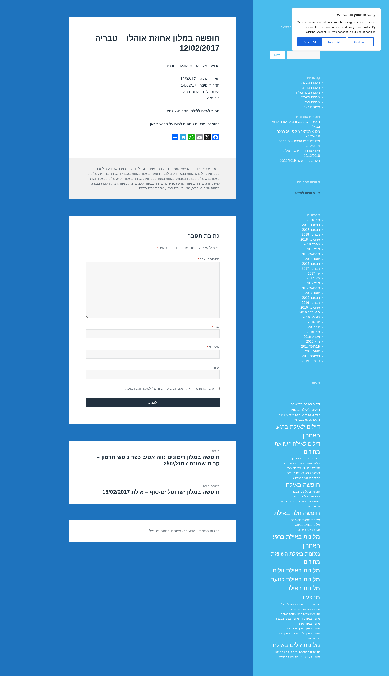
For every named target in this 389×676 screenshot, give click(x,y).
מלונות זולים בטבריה (309, 652)
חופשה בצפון (313, 506)
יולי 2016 (314, 322)
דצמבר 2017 (311, 263)
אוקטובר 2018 (310, 239)
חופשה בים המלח (287, 501)
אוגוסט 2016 (311, 317)
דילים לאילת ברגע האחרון (298, 431)
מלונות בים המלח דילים (308, 614)
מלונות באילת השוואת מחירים (295, 558)
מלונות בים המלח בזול (292, 604)
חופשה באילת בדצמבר (306, 491)
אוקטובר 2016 (310, 307)
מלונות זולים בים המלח (286, 652)
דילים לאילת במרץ (311, 415)
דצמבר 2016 (311, 297)
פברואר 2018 (310, 254)
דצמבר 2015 (311, 356)
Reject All (334, 42)
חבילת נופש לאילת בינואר (303, 473)
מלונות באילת (310, 82)
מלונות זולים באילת (296, 645)
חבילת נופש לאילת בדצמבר (303, 468)
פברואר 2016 (310, 346)
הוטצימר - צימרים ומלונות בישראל (172, 531)
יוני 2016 (314, 327)
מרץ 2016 (313, 341)
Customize (361, 42)
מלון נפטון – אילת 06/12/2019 (300, 160)
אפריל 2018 (312, 244)
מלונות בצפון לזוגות (287, 633)
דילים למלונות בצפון (309, 463)
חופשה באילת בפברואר (308, 501)
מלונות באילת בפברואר (308, 530)
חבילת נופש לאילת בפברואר (306, 478)
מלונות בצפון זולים (310, 633)
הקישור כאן (159, 124)
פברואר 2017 (310, 288)
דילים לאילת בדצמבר (305, 404)
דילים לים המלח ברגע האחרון (306, 458)
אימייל (213, 347)
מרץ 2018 (313, 249)
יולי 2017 (314, 273)
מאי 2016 (313, 332)
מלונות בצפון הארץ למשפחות (303, 628)
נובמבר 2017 (311, 268)
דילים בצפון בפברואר (127, 169)
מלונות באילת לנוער (295, 579)
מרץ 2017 (313, 283)
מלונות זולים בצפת (288, 657)
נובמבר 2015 (311, 361)
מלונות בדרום (310, 87)
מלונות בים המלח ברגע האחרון (305, 609)
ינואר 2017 (312, 293)
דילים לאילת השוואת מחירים (297, 448)
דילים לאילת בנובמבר (289, 415)
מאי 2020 (313, 220)
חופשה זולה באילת (297, 513)
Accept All (310, 42)
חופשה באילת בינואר (306, 496)
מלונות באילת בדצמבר (305, 520)
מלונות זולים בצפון (310, 657)
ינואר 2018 (312, 259)
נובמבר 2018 (311, 234)
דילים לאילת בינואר (305, 410)
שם (216, 327)
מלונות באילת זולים (296, 570)
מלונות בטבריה (312, 604)
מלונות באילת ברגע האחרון (296, 541)
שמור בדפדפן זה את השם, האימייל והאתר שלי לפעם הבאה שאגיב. (169, 388)
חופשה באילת (303, 484)
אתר (216, 367)
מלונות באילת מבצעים (303, 592)
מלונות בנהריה (288, 614)
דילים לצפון (290, 463)
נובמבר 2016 (311, 302)
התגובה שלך (209, 259)
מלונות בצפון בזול (310, 618)
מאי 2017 (313, 278)
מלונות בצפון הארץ (309, 623)
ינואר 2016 (312, 351)
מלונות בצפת (313, 638)
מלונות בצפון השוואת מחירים (184, 183)
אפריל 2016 (312, 336)
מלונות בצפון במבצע (287, 618)
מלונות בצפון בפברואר (159, 178)
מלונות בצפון (311, 102)
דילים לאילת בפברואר (307, 419)
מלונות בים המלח (308, 92)
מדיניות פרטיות (209, 531)
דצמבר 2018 (311, 229)
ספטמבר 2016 (309, 312)
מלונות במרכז (310, 97)
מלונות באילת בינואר (307, 524)
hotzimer (179, 169)
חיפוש (277, 55)
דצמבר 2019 (311, 225)
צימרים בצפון (311, 107)
